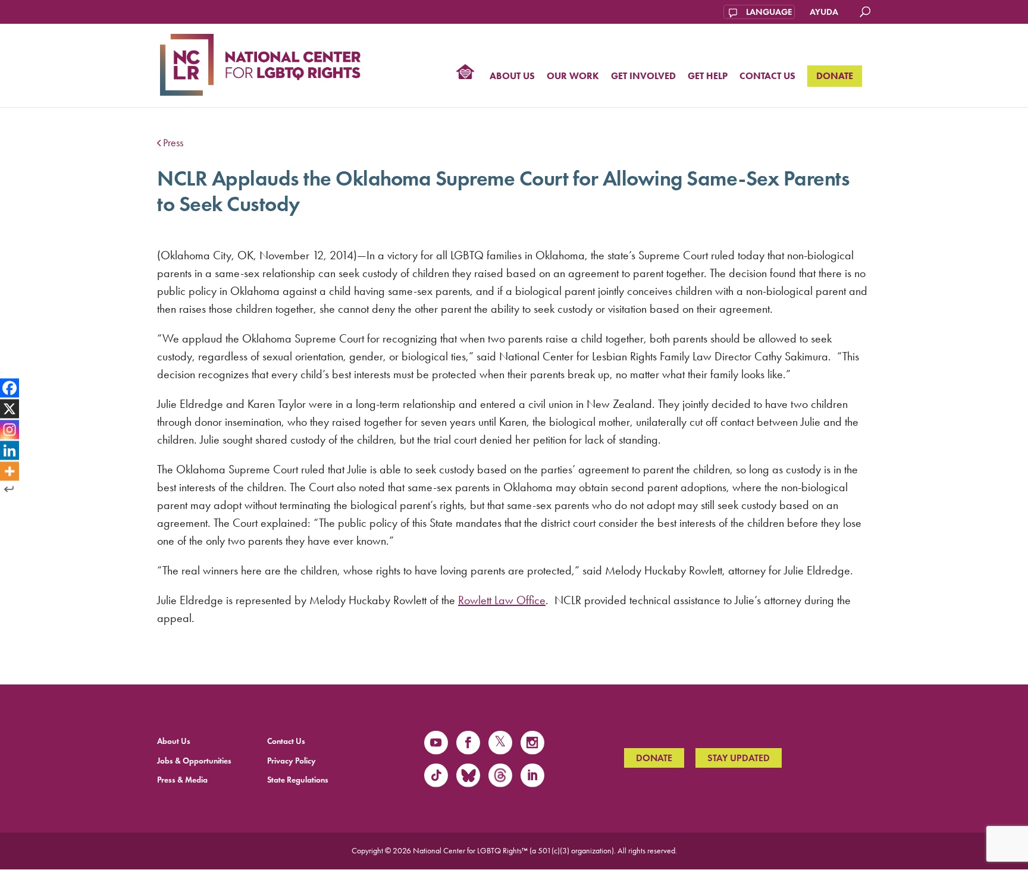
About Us (512, 76)
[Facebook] (9, 388)
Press (173, 142)
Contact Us (767, 76)
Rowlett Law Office (502, 600)
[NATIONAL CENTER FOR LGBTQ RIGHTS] (260, 63)
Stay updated (738, 758)
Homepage (465, 73)
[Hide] (9, 489)
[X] (9, 409)
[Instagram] (9, 429)
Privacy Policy (291, 761)
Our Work (573, 76)
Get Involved (643, 76)
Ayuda (824, 12)
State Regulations (297, 780)
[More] (9, 470)
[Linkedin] (9, 450)
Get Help (708, 76)
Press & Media (182, 780)
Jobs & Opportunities (194, 761)
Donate (834, 75)
